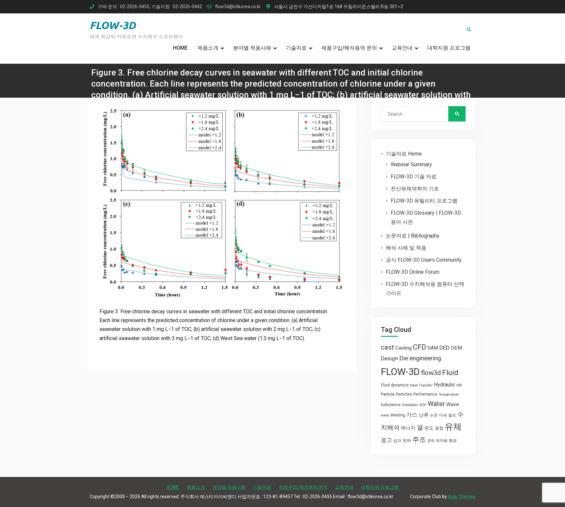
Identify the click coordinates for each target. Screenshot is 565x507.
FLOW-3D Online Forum (412, 272)
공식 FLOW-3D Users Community (424, 260)
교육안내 (402, 48)
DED (444, 347)
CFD (419, 347)
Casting (403, 348)
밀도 (452, 415)
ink (459, 385)
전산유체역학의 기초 (415, 189)
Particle (388, 394)
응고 (386, 440)
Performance (425, 394)
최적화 (442, 440)
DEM (456, 348)
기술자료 (296, 48)
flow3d (431, 373)
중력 (431, 441)
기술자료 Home (404, 154)
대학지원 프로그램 (449, 48)
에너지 (408, 428)
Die (403, 358)
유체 (453, 427)
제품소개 (207, 48)
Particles (404, 394)
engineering (425, 358)
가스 (412, 415)
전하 (406, 440)
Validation (410, 405)
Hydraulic (444, 385)
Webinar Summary (411, 164)
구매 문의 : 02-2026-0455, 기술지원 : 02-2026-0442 (150, 6)
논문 (434, 415)
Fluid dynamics (395, 385)
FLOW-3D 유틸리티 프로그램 (424, 201)
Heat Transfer (421, 385)
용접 (439, 428)
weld (385, 415)
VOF (422, 404)
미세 (443, 415)
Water (436, 404)
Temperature (448, 394)
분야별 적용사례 (252, 48)
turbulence (391, 404)
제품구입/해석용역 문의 (349, 48)
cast (387, 347)
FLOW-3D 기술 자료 (414, 176)
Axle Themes (461, 496)
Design (389, 358)
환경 (453, 440)
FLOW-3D (113, 25)
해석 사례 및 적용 (406, 248)
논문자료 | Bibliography (412, 236)
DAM (432, 348)
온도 (429, 428)
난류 (424, 415)
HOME (180, 48)
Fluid (450, 372)
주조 (419, 439)
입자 (397, 440)
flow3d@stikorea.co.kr (238, 6)
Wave (452, 404)
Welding (397, 415)
